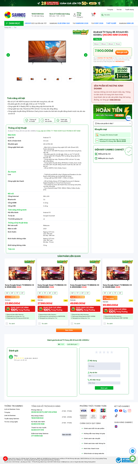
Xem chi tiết (66, 434)
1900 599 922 (37, 14)
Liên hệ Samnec (10, 415)
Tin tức (119, 9)
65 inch (110, 44)
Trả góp (110, 9)
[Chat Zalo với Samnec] (132, 451)
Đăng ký (80, 17)
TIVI (80, 23)
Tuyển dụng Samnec (11, 418)
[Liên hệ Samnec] (133, 458)
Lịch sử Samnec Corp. (12, 409)
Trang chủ (7, 27)
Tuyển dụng (129, 9)
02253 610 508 (37, 424)
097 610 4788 (51, 412)
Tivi (15, 27)
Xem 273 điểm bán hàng (59, 14)
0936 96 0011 (37, 412)
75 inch (118, 44)
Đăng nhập (79, 14)
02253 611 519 (37, 430)
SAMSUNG (60, 23)
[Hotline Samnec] (4, 459)
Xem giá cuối (122, 52)
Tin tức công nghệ (11, 422)
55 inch (103, 44)
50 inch (96, 44)
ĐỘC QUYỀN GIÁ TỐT (36, 23)
